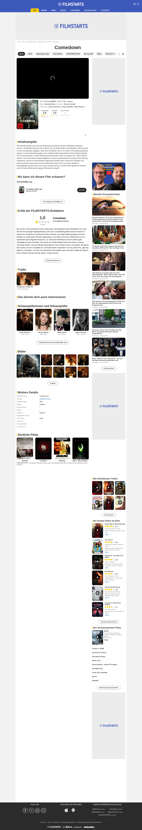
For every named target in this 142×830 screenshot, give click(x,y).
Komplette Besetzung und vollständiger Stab (53, 342)
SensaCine (113, 809)
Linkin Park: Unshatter (99, 672)
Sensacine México (105, 815)
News (53, 10)
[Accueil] (71, 4)
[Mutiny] (97, 637)
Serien (44, 10)
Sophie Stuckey (80, 332)
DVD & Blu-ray (90, 10)
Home (19, 41)
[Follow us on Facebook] (25, 810)
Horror (70, 101)
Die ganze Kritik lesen (53, 260)
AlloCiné (96, 809)
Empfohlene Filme (31, 41)
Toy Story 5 (108, 540)
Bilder (22, 351)
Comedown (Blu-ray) (34, 189)
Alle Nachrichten (109, 368)
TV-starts (105, 10)
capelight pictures (45, 399)
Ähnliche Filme (28, 434)
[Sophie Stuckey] (80, 320)
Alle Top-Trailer (108, 515)
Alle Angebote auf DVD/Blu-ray (52, 202)
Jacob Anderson (54, 107)
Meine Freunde (65, 110)
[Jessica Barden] (43, 320)
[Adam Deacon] (62, 320)
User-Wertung (44, 110)
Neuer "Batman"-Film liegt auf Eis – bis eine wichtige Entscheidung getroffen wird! (107, 359)
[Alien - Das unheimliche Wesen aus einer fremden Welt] (80, 448)
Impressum (56, 822)
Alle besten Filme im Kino (109, 622)
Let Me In (43, 461)
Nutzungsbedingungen (68, 822)
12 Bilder (53, 383)
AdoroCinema (113, 812)
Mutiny (106, 631)
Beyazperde (96, 812)
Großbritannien (44, 396)
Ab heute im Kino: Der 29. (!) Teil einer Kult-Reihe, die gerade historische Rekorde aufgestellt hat (107, 331)
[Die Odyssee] (97, 578)
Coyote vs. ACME (98, 648)
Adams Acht (96, 660)
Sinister (25, 461)
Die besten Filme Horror (59, 463)
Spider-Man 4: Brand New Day (115, 524)
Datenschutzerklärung (83, 822)
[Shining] (62, 448)
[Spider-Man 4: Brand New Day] (97, 530)
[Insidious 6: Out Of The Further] (97, 609)
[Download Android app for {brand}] (74, 810)
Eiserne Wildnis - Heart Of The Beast (104, 664)
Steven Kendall (69, 104)
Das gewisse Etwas (98, 656)
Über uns (43, 822)
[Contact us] (44, 810)
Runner (94, 676)
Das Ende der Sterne (99, 652)
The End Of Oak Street (112, 587)
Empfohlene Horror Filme (44, 41)
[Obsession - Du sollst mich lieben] (97, 562)
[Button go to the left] (119, 54)
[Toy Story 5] (97, 546)
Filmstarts (54, 110)
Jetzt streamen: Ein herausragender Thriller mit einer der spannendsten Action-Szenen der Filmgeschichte (108, 303)
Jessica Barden (67, 107)
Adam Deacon (79, 107)
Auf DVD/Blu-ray (24, 182)
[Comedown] (27, 114)
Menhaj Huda (50, 104)
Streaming (75, 10)
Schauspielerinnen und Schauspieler (43, 306)
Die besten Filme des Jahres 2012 (40, 463)
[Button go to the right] (123, 54)
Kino (35, 10)
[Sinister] (25, 448)
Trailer (22, 269)
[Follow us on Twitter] (32, 810)
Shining (62, 461)
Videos (63, 10)
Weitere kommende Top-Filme (108, 687)
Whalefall (95, 680)
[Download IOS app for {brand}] (67, 810)
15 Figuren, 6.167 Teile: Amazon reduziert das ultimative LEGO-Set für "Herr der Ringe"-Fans (108, 247)
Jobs (49, 822)
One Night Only (97, 668)
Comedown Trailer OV (25, 287)
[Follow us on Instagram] (38, 810)
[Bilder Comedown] (28, 366)
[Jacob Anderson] (25, 320)
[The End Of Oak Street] (97, 593)
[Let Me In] (43, 448)
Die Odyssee (109, 571)
